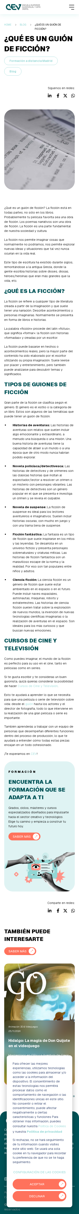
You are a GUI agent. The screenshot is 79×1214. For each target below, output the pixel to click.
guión (29, 704)
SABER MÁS (22, 836)
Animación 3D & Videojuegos (23, 1026)
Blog (12, 71)
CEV (34, 754)
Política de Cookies (52, 1126)
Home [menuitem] (7, 24)
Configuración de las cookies (39, 1172)
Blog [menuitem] (23, 24)
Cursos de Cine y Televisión (38, 686)
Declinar (37, 1196)
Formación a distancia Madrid (30, 61)
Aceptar (37, 1184)
